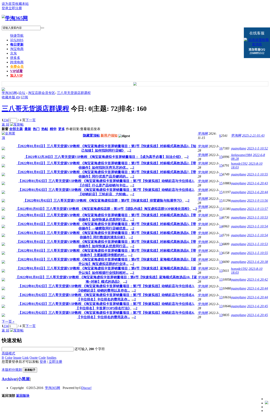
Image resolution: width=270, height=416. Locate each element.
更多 (61, 129)
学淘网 (203, 133)
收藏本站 (22, 3)
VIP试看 (16, 71)
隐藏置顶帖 (91, 135)
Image (17, 357)
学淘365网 (9, 93)
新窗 (5, 129)
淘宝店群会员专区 (41, 93)
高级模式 (8, 353)
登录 (5, 8)
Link (25, 357)
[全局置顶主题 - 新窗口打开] (8, 138)
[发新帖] (17, 124)
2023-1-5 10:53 (257, 217)
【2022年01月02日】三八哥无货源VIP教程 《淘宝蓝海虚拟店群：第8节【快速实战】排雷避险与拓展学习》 (103, 200)
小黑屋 (24, 379)
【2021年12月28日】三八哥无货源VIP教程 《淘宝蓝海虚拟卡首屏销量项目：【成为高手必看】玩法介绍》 (103, 157)
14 (221, 217)
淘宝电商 (17, 49)
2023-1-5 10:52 (257, 148)
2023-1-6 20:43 (257, 183)
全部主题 (16, 129)
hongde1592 (239, 163)
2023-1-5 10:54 (257, 226)
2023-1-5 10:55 (257, 174)
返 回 (5, 124)
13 (221, 244)
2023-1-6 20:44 (257, 192)
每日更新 (17, 44)
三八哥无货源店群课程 (74, 93)
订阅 (24, 97)
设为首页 (8, 3)
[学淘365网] (15, 18)
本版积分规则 (12, 369)
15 (221, 157)
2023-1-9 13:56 (257, 200)
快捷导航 (17, 35)
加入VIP (16, 75)
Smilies (51, 357)
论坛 (16, 40)
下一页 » (8, 321)
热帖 (44, 129)
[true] (42, 28)
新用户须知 (109, 135)
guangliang (238, 148)
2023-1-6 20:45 (257, 306)
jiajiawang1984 (241, 155)
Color (8, 357)
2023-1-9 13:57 (257, 209)
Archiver (9, 379)
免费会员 (17, 66)
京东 (13, 53)
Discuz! (86, 388)
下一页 (31, 120)
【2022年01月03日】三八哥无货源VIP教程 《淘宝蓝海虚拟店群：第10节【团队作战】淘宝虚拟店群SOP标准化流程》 (103, 209)
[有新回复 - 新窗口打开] (3, 149)
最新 (27, 129)
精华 (53, 129)
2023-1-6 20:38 (257, 262)
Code (42, 357)
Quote (34, 357)
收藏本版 (11, 97)
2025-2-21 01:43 (253, 135)
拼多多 (15, 58)
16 (221, 148)
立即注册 (15, 8)
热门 (36, 129)
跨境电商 (17, 62)
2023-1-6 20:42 (257, 279)
